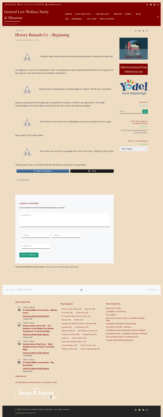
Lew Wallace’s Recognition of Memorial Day (121, 324)
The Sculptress (111, 315)
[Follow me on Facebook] (154, 4)
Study (65, 338)
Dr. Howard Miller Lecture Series (76, 316)
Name (26, 235)
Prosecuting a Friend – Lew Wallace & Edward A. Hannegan (126, 333)
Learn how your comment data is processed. (62, 267)
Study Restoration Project (74, 341)
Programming (90, 334)
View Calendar (20, 376)
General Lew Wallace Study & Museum (36, 316)
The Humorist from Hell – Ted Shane (118, 327)
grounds (67, 327)
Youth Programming (90, 349)
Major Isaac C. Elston (113, 308)
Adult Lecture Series (72, 309)
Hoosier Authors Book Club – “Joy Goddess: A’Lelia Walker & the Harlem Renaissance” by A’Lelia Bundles (38, 328)
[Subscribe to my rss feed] (147, 4)
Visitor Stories (88, 345)
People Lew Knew (70, 334)
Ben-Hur (90, 309)
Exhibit (78, 320)
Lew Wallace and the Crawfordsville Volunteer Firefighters (126, 330)
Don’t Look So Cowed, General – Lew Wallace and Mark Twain (125, 319)
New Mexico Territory (88, 331)
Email (56, 235)
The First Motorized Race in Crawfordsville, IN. (122, 337)
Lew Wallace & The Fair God (116, 311)
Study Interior (79, 338)
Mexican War (68, 331)
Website (27, 246)
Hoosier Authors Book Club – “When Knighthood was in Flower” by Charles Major (38, 347)
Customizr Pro (30, 413)
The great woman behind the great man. (119, 340)
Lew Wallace (82, 327)
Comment (26, 215)
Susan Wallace (69, 345)
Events (66, 320)
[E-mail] (151, 4)
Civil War (67, 313)
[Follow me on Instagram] (158, 4)
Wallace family (69, 349)
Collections (82, 313)
